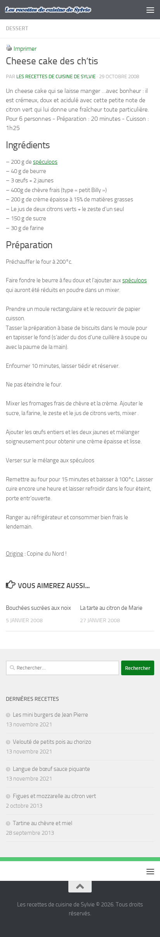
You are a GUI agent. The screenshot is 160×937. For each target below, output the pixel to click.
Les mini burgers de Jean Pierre (50, 714)
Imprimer (25, 48)
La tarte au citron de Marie (111, 607)
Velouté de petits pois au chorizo (52, 741)
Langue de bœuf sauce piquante (51, 768)
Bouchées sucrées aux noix (38, 607)
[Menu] (150, 9)
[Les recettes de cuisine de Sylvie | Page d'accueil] (62, 10)
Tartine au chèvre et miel (42, 823)
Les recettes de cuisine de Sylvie (56, 76)
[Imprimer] (9, 48)
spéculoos (45, 161)
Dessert (17, 28)
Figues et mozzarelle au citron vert (54, 796)
